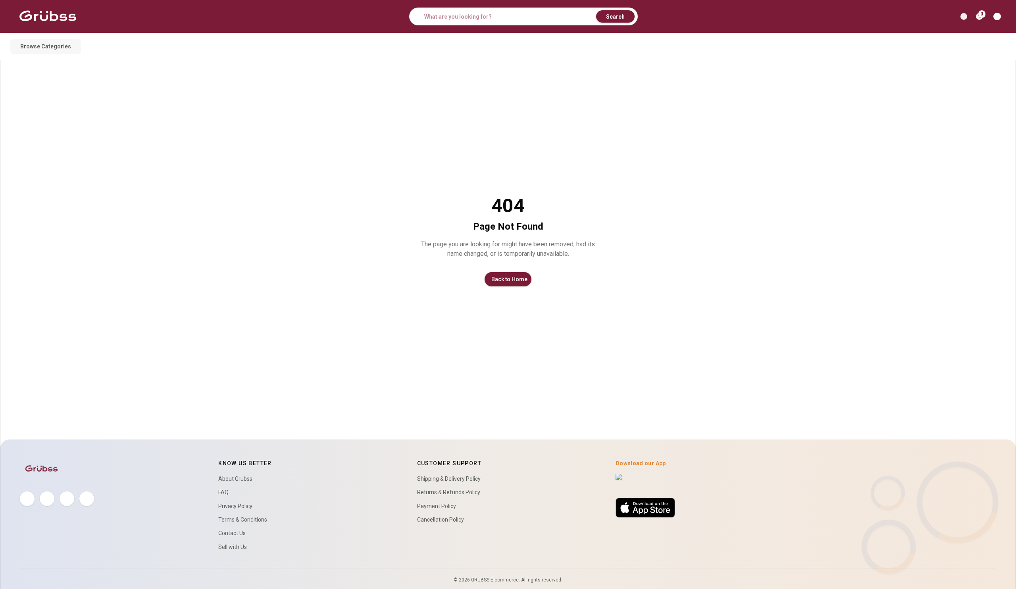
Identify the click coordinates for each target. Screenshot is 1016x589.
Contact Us (232, 533)
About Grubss (235, 479)
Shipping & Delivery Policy (449, 479)
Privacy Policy (235, 506)
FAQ (223, 492)
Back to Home (509, 279)
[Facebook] (27, 498)
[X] (47, 498)
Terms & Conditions (242, 519)
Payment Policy (436, 506)
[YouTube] (86, 498)
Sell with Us (232, 547)
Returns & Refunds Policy (448, 492)
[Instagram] (67, 498)
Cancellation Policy (440, 519)
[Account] (998, 16)
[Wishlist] (964, 16)
